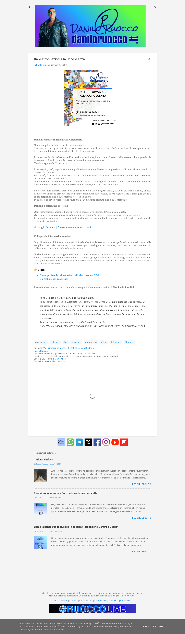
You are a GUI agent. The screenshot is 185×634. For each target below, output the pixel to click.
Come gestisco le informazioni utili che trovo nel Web (69, 275)
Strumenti (129, 342)
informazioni (91, 342)
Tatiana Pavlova (43, 459)
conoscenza (41, 342)
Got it (162, 626)
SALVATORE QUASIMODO (106, 600)
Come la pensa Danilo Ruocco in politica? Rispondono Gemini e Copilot (76, 526)
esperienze (76, 342)
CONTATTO (60, 359)
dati (65, 342)
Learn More (149, 626)
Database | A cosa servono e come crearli (68, 227)
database (55, 342)
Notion (104, 342)
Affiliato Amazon (58, 361)
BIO (43, 359)
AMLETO (73, 600)
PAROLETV (125, 600)
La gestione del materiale (54, 278)
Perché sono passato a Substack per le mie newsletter (66, 493)
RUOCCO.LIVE (60, 600)
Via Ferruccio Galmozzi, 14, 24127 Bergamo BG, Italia (68, 348)
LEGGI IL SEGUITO (141, 484)
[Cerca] (155, 7)
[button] (149, 59)
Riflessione (116, 342)
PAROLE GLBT (86, 600)
